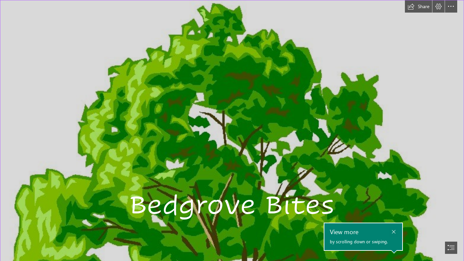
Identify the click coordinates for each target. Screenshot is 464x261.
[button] (418, 6)
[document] (232, 130)
